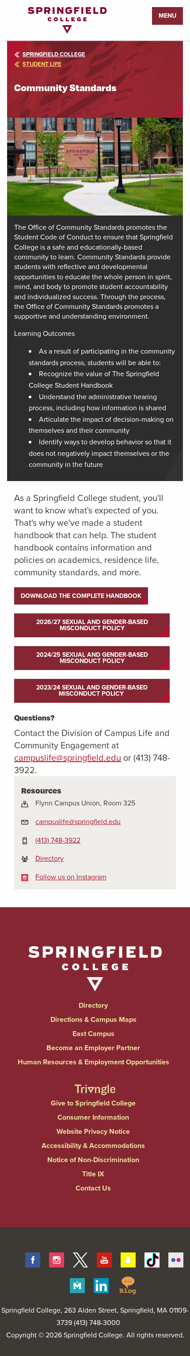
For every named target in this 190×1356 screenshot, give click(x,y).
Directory (49, 858)
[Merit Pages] (77, 1284)
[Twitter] (80, 1258)
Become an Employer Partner (93, 1048)
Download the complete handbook (81, 596)
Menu (167, 15)
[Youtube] (104, 1258)
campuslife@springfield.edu (78, 822)
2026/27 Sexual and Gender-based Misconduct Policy (92, 625)
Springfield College (54, 54)
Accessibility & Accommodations (93, 1145)
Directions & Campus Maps (93, 1019)
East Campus (93, 1034)
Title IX (93, 1174)
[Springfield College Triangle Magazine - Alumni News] (95, 1082)
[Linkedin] (101, 1284)
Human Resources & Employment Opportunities (93, 1062)
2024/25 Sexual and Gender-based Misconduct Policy (92, 658)
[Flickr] (175, 1258)
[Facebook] (32, 1258)
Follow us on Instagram (70, 877)
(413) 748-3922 (57, 840)
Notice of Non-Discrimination (93, 1160)
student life (42, 64)
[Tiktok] (152, 1258)
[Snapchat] (128, 1258)
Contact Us (93, 1188)
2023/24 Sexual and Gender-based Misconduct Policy (92, 690)
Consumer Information (93, 1117)
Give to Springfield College (93, 1103)
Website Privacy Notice (93, 1131)
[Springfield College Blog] (128, 1284)
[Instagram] (56, 1258)
